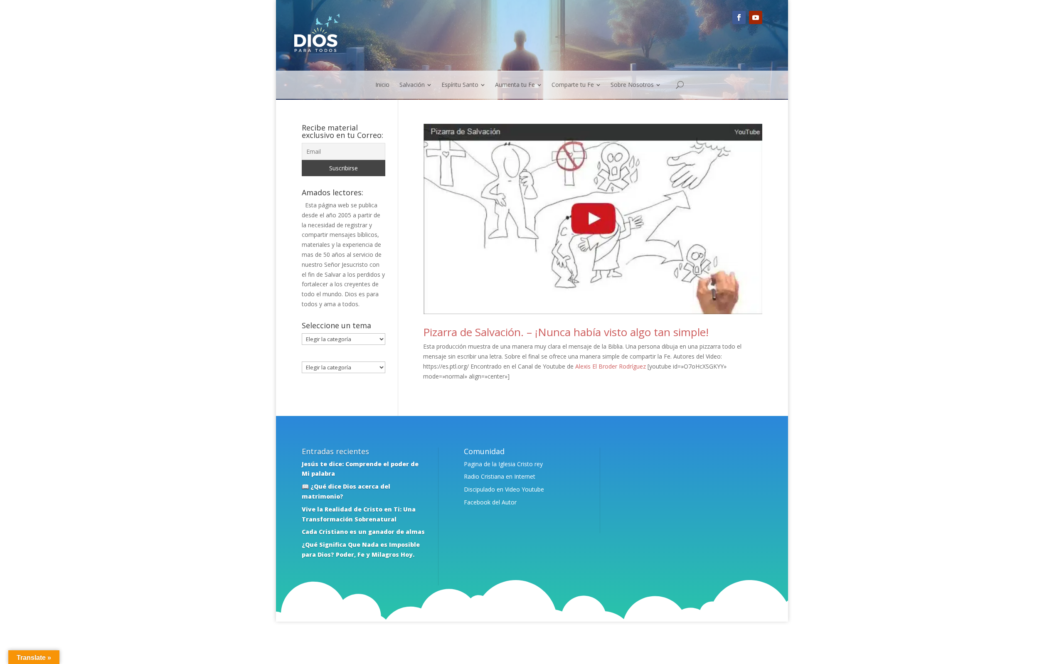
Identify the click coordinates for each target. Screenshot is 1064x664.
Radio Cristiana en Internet (499, 476)
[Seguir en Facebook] (739, 17)
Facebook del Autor (490, 502)
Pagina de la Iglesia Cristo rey (503, 464)
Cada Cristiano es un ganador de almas (363, 532)
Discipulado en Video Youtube (504, 489)
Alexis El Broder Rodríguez (610, 366)
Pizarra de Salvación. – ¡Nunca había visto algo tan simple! (566, 332)
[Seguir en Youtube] (755, 17)
